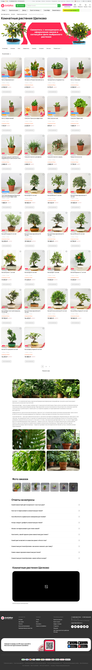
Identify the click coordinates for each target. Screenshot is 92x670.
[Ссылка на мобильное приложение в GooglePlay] (83, 642)
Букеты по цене (13, 10)
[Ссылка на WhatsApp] (84, 626)
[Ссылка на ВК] (78, 626)
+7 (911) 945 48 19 (86, 617)
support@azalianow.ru (76, 623)
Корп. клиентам (61, 1)
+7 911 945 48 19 (20, 1)
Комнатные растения (58, 10)
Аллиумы (13, 48)
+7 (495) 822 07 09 (76, 617)
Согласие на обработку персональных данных (35, 663)
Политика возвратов (19, 663)
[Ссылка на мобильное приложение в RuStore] (72, 646)
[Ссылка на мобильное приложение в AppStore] (72, 642)
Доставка (38, 1)
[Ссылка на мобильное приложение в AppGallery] (83, 646)
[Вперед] (49, 366)
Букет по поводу (34, 10)
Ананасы (34, 48)
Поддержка (54, 1)
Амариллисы (26, 48)
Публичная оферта (8, 663)
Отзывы (3, 1)
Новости (68, 1)
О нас (33, 1)
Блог (72, 1)
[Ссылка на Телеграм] (72, 626)
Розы (3, 10)
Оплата (43, 1)
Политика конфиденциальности (54, 663)
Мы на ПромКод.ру (84, 663)
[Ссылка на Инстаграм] (75, 626)
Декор (24, 10)
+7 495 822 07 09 (13, 1)
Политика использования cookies (71, 663)
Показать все (57, 48)
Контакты (48, 1)
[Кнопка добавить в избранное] (20, 59)
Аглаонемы (5, 48)
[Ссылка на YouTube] (87, 626)
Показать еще (46, 371)
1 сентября (47, 10)
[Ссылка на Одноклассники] (81, 626)
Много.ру (78, 1)
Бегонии (49, 48)
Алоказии (41, 48)
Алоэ (19, 48)
